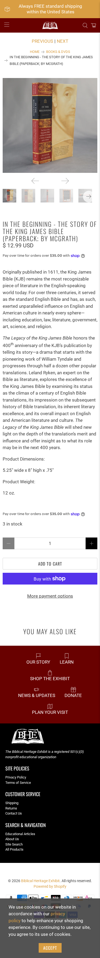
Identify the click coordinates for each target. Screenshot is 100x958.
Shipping (11, 803)
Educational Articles (20, 834)
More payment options (50, 596)
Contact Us (13, 813)
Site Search (14, 844)
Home (34, 52)
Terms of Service (18, 783)
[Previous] (35, 181)
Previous (42, 41)
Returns (11, 808)
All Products (14, 849)
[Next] (65, 181)
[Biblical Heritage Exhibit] (50, 25)
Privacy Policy (15, 777)
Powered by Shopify (50, 886)
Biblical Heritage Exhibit (40, 881)
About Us (12, 839)
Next (62, 41)
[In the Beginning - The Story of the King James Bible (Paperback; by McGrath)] (50, 125)
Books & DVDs (58, 52)
